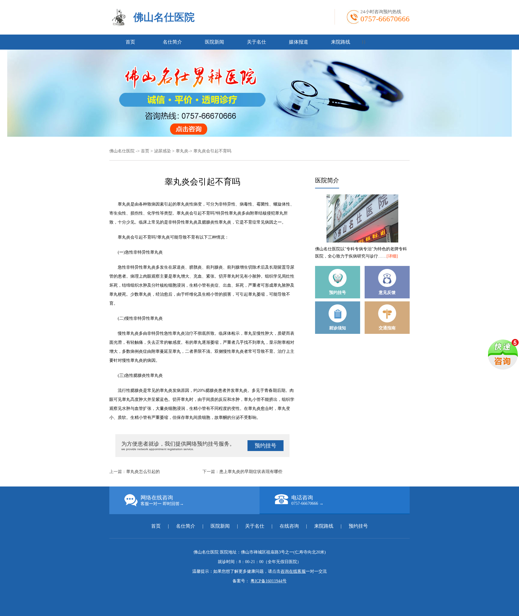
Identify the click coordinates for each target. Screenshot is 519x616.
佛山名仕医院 (164, 17)
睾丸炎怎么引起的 (143, 471)
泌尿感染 (162, 151)
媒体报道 (298, 41)
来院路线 (340, 41)
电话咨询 (307, 500)
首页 (130, 41)
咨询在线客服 (293, 571)
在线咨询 (289, 526)
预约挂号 (265, 446)
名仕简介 (172, 41)
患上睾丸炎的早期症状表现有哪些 (250, 471)
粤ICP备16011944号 (268, 581)
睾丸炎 (182, 151)
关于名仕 (256, 41)
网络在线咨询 (162, 500)
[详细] (392, 256)
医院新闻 (214, 41)
